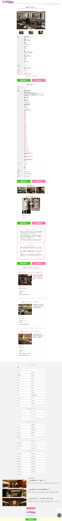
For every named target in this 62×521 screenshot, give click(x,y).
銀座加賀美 (25, 126)
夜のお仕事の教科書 (57, 4)
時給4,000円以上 (19, 461)
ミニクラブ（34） (34, 413)
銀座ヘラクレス (26, 143)
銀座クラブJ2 (25, 142)
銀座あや (25, 112)
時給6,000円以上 (19, 466)
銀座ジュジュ (25, 139)
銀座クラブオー (26, 146)
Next (44, 20)
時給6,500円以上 (34, 466)
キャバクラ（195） (34, 411)
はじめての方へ (47, 4)
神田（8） (18, 385)
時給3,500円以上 (34, 458)
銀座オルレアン (26, 154)
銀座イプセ (25, 129)
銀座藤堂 (25, 116)
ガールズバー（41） (19, 416)
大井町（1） (18, 405)
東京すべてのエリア (19, 369)
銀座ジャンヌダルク (26, 150)
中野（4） (18, 395)
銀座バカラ (25, 134)
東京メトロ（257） (19, 432)
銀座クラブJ (25, 137)
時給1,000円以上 (19, 453)
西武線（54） (33, 434)
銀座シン (25, 119)
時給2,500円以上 (34, 456)
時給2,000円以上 (19, 456)
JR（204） (18, 424)
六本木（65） (33, 372)
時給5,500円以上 (34, 463)
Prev (18, 20)
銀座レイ (25, 120)
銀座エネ (25, 121)
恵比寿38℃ (25, 160)
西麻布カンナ (25, 161)
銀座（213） (18, 372)
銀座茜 (25, 110)
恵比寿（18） (18, 377)
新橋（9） (18, 382)
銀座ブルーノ (25, 140)
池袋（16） (33, 377)
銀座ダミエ (25, 132)
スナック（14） (34, 416)
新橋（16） (18, 429)
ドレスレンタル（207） (34, 445)
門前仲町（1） (33, 403)
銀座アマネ (25, 133)
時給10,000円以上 (19, 474)
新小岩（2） (18, 400)
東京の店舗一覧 (52, 4)
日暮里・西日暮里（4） (34, 395)
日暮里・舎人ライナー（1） (35, 429)
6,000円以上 (22, 286)
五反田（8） (18, 387)
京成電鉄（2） (33, 424)
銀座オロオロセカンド (26, 151)
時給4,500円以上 (34, 461)
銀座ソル (25, 123)
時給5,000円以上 (19, 463)
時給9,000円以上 (34, 471)
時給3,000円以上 (19, 458)
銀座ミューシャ (26, 144)
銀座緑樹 (25, 115)
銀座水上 (25, 117)
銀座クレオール (26, 145)
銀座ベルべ (25, 128)
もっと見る (31, 508)
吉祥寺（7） (33, 390)
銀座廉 (25, 111)
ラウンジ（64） (19, 413)
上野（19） (33, 382)
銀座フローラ (25, 141)
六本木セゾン (25, 157)
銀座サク (25, 118)
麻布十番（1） (19, 403)
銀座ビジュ (25, 127)
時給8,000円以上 (19, 471)
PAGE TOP (59, 515)
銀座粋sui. (25, 125)
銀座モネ (25, 122)
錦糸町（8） (33, 385)
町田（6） (18, 390)
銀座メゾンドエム (26, 149)
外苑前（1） (33, 400)
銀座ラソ (25, 124)
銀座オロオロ (25, 136)
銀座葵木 (25, 113)
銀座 (25, 64)
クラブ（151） (19, 411)
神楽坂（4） (33, 387)
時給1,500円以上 (34, 453)
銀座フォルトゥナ (26, 148)
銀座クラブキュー (26, 147)
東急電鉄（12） (34, 432)
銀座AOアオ (25, 138)
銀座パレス (25, 130)
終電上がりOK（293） (20, 445)
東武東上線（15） (19, 434)
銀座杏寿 (25, 114)
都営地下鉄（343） (19, 437)
